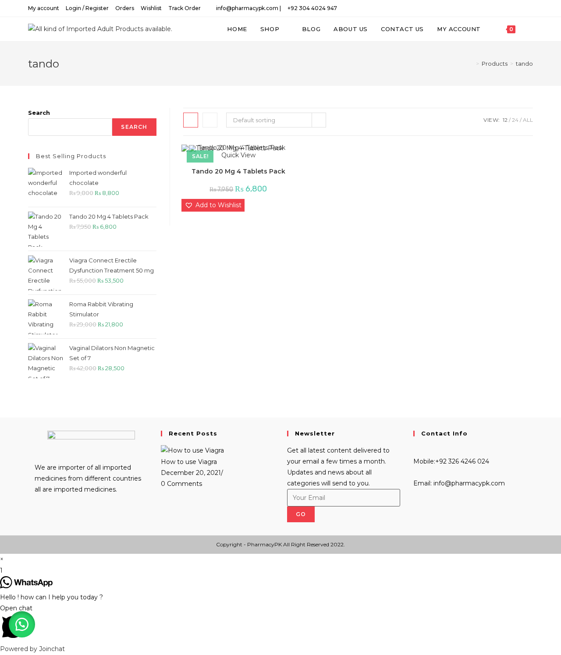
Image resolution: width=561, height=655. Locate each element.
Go (301, 514)
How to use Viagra (189, 462)
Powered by (32, 649)
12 (505, 120)
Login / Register (87, 8)
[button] (213, 205)
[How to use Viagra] (192, 450)
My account (43, 8)
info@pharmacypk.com (468, 483)
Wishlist (151, 8)
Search (39, 112)
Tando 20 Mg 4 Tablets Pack (238, 171)
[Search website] (531, 29)
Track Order (184, 8)
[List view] (209, 120)
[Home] (471, 63)
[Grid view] (190, 120)
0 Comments (181, 484)
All (528, 120)
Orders (124, 8)
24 (515, 120)
